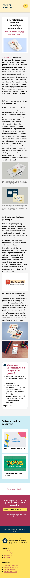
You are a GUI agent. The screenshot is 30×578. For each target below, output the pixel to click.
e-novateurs (6, 58)
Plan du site (7, 551)
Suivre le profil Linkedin (11, 565)
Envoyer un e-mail (9, 569)
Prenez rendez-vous (15, 509)
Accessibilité (8, 555)
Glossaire (7, 557)
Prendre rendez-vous (10, 571)
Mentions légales (9, 553)
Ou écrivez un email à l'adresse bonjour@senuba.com (15, 515)
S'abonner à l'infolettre (11, 567)
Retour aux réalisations (15, 489)
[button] (25, 6)
